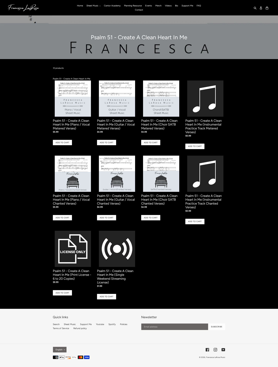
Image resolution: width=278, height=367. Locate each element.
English (59, 349)
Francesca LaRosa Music (215, 357)
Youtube (100, 324)
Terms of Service (61, 328)
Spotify (112, 324)
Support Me (86, 324)
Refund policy (80, 328)
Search (56, 324)
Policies (123, 324)
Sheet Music (70, 324)
